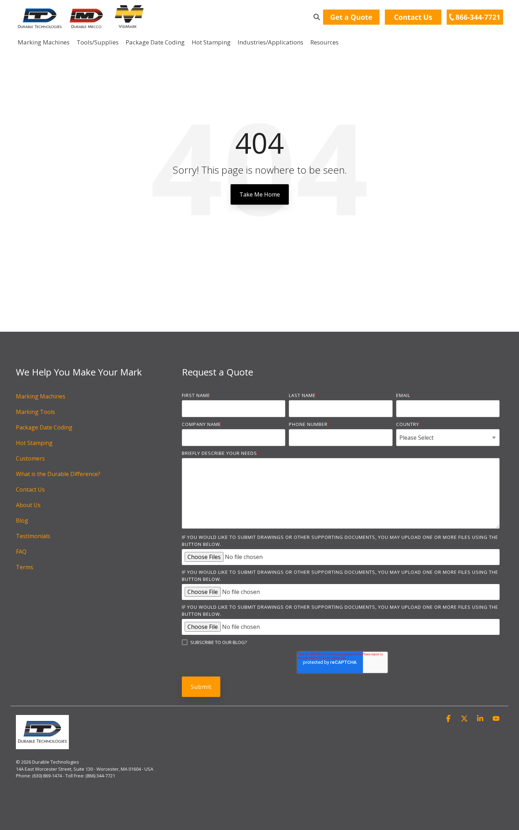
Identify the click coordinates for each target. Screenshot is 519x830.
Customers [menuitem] (30, 458)
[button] (449, 719)
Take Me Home (259, 194)
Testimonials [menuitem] (33, 536)
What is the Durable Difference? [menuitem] (58, 474)
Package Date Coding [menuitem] (44, 427)
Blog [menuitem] (22, 520)
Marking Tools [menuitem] (35, 412)
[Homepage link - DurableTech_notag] (42, 745)
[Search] (316, 17)
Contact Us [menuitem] (30, 489)
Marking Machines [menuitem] (40, 396)
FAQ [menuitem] (21, 551)
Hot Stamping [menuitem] (34, 443)
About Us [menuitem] (28, 505)
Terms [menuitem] (24, 567)
